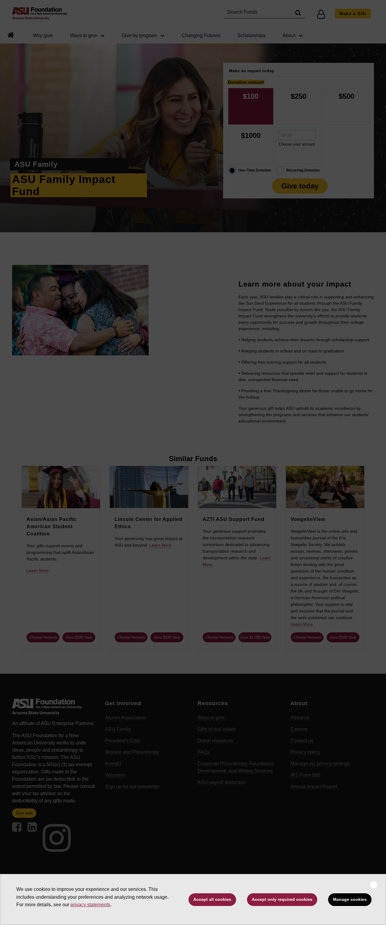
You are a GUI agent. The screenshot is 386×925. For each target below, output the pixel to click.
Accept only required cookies (282, 899)
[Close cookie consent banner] (373, 885)
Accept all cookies (212, 899)
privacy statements (90, 904)
